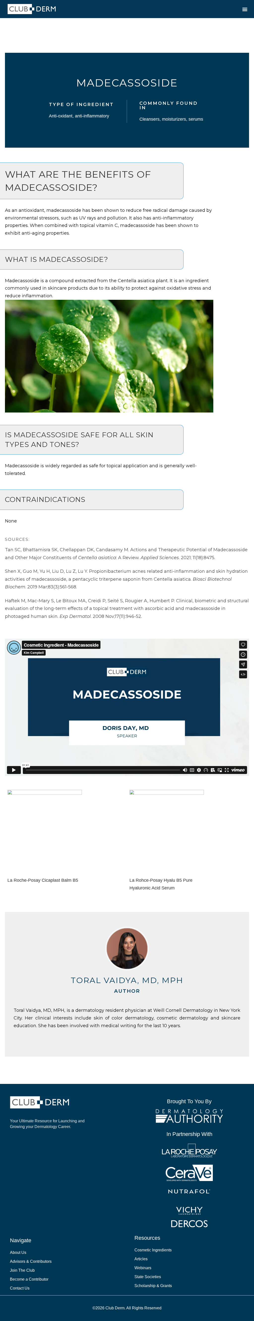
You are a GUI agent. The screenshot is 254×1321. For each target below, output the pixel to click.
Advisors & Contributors (31, 1261)
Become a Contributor (29, 1279)
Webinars (142, 1268)
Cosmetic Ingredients (153, 1250)
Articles (141, 1259)
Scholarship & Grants (153, 1286)
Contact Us (20, 1288)
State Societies (147, 1277)
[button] (245, 9)
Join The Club (22, 1270)
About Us (18, 1252)
